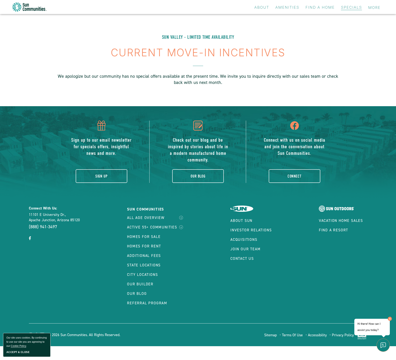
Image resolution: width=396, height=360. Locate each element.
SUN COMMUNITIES (145, 209)
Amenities (287, 7)
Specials (351, 7)
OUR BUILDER (140, 284)
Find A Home (320, 7)
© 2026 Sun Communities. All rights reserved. (83, 334)
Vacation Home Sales (341, 220)
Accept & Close (17, 352)
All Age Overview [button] (146, 217)
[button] (30, 238)
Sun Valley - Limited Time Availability (198, 37)
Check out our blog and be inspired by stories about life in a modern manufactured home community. (198, 150)
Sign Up (101, 176)
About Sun (241, 220)
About (261, 7)
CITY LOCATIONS (142, 274)
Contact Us (242, 258)
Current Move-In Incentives (198, 52)
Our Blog (198, 176)
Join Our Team (245, 249)
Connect (294, 176)
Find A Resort (333, 230)
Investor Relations (251, 230)
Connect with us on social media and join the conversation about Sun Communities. (294, 146)
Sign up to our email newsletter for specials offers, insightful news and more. (101, 146)
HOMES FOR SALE (143, 236)
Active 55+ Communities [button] (152, 227)
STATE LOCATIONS (144, 265)
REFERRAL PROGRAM (147, 303)
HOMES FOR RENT (144, 246)
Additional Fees (144, 255)
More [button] (374, 7)
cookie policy (18, 346)
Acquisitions (243, 239)
